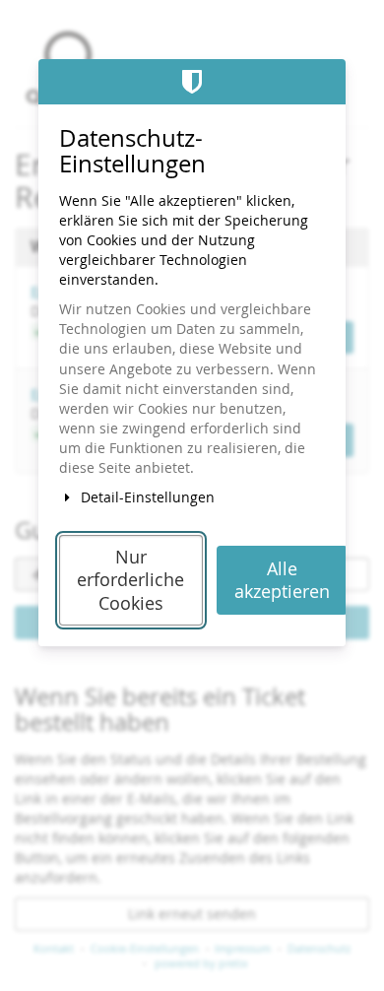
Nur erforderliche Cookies (130, 580)
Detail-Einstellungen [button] (146, 497)
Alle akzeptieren (282, 580)
